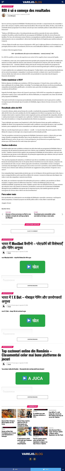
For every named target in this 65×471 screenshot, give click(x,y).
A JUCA (35, 378)
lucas (9, 253)
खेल (35, 266)
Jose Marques (12, 16)
